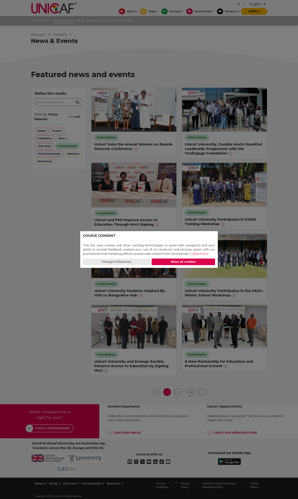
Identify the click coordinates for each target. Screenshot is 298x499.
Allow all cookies (183, 261)
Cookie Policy (199, 253)
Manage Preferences (116, 261)
